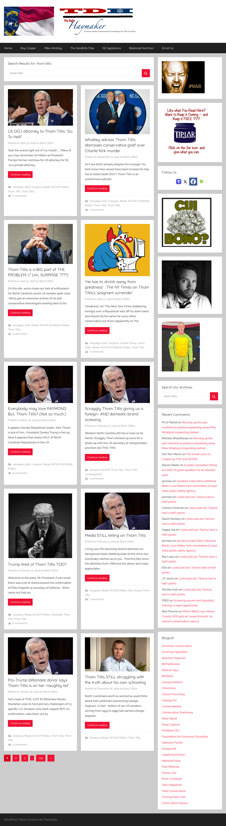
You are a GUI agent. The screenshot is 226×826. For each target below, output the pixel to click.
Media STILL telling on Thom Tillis (115, 535)
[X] (185, 181)
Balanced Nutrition (141, 48)
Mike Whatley (53, 48)
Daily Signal (169, 718)
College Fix (169, 700)
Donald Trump (128, 343)
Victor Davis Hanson (175, 803)
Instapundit (169, 748)
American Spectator (174, 652)
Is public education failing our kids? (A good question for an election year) (189, 470)
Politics (65, 187)
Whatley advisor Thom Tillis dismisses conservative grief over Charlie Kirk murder (115, 145)
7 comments (96, 351)
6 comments (20, 623)
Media (46, 187)
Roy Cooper (28, 48)
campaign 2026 (21, 187)
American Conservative (177, 646)
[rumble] (201, 181)
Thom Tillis (14, 191)
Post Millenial (170, 766)
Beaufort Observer (174, 658)
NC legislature (112, 48)
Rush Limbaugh (172, 778)
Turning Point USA (173, 797)
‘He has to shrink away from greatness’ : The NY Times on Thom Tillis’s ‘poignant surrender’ (117, 287)
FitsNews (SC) (171, 730)
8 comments (20, 473)
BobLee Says (170, 670)
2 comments (20, 195)
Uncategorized (93, 474)
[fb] (193, 182)
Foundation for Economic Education (185, 736)
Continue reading (20, 174)
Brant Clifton (47, 143)
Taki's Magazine (172, 784)
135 (41, 758)
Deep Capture (171, 724)
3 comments (96, 478)
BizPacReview (171, 664)
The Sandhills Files (82, 48)
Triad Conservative (174, 791)
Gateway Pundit (172, 742)
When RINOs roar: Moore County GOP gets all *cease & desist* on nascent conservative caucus (188, 616)
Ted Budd (56, 614)
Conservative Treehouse (177, 712)
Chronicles (169, 688)
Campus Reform (172, 682)
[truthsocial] (179, 181)
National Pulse (171, 760)
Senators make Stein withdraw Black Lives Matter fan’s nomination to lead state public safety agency (189, 486)
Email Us (167, 48)
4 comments (20, 333)
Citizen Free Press (173, 694)
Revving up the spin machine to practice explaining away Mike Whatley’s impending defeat (189, 427)
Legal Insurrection (173, 754)
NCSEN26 (143, 201)
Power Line (169, 772)
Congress (36, 187)
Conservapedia (171, 706)
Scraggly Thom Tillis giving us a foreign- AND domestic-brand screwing (114, 414)
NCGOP (55, 187)
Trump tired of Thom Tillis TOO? (37, 564)
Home (8, 48)
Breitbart (167, 676)
